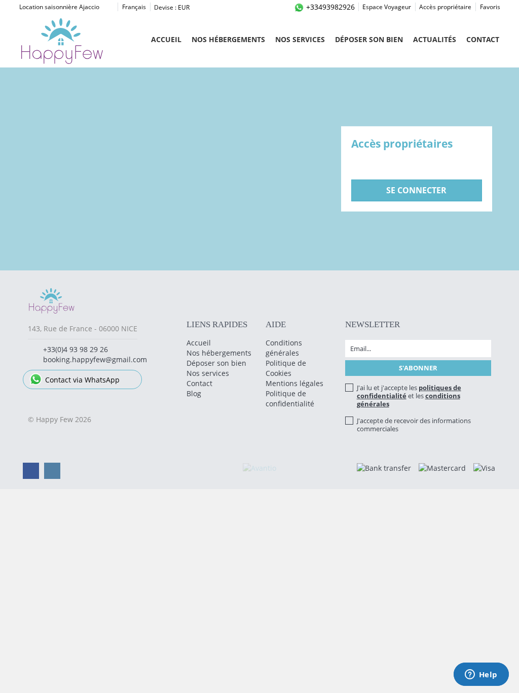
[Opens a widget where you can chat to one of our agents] (481, 675)
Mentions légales (294, 383)
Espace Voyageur (386, 7)
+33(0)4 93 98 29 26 (75, 349)
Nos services (300, 39)
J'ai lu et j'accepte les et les (409, 396)
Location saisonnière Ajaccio (59, 7)
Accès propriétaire (445, 7)
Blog (194, 393)
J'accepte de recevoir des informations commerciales (414, 425)
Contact (482, 39)
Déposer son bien (369, 39)
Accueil (166, 39)
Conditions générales (284, 348)
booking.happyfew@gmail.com (95, 359)
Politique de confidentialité (290, 398)
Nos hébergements (228, 39)
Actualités (434, 39)
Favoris (490, 7)
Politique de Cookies (286, 368)
